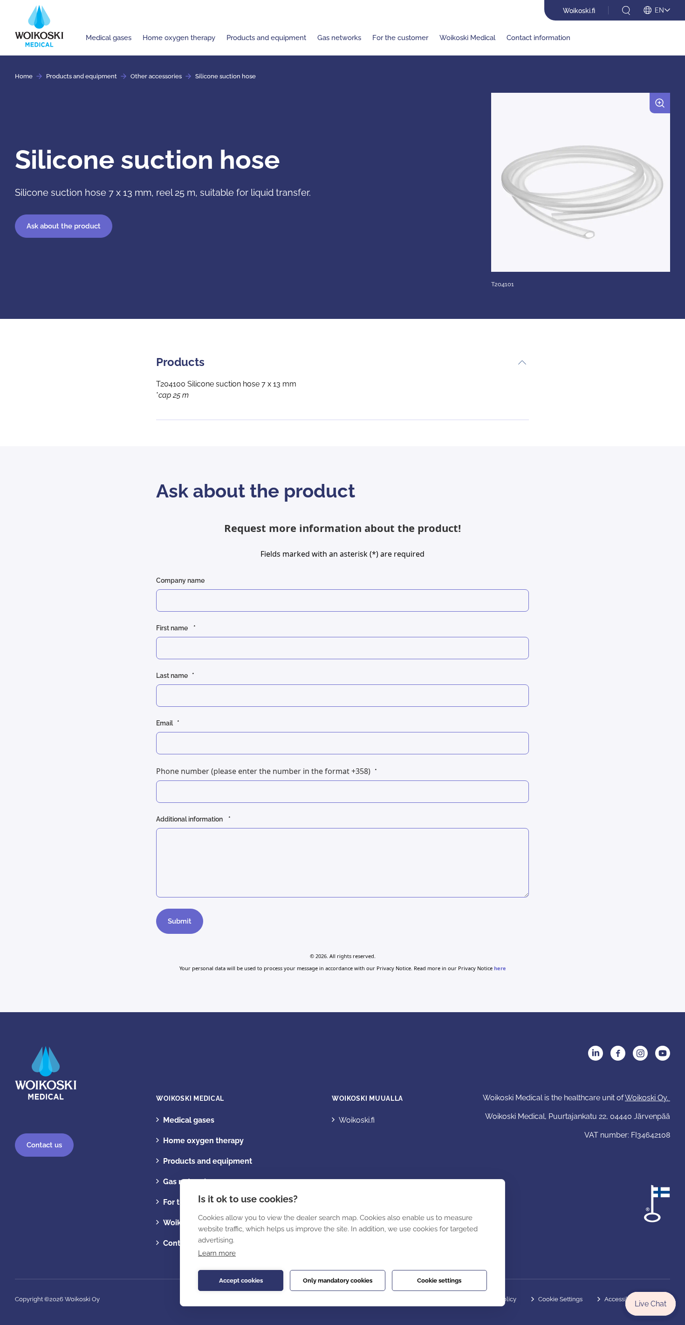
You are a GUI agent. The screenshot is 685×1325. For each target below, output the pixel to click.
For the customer (400, 38)
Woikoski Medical (467, 38)
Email (164, 723)
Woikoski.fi (579, 10)
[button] (580, 191)
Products (180, 362)
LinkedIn (595, 1053)
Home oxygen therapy (179, 38)
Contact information (538, 38)
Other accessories (156, 76)
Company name (181, 580)
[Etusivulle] (39, 26)
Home (24, 76)
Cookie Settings (560, 1299)
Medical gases (108, 38)
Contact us (44, 1145)
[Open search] (626, 10)
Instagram (640, 1053)
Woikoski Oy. (647, 1097)
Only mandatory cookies (337, 1280)
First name (172, 628)
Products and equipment (266, 38)
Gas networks (339, 38)
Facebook (617, 1053)
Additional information (190, 819)
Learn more (217, 1253)
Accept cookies (241, 1280)
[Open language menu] (657, 10)
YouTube (662, 1053)
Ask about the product (64, 226)
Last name (172, 675)
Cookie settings (439, 1280)
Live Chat (650, 1303)
